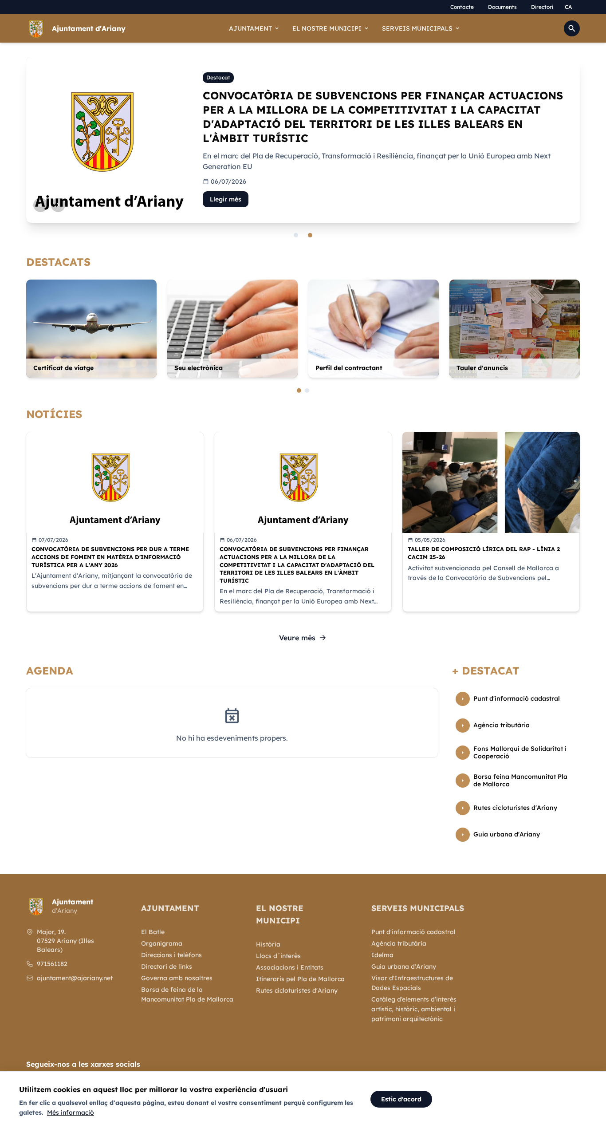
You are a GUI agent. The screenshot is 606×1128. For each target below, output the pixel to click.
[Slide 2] (310, 235)
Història (268, 944)
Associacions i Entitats (289, 967)
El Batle (153, 932)
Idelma (382, 955)
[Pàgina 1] (299, 390)
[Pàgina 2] (307, 390)
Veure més (303, 638)
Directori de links (166, 966)
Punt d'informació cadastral (413, 932)
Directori (542, 7)
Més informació (70, 1112)
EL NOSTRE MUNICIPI (331, 28)
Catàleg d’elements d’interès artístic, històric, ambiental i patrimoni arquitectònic (413, 1009)
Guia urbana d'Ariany (403, 966)
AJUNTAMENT (254, 28)
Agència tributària (398, 943)
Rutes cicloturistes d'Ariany (297, 990)
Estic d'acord (401, 1099)
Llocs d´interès (278, 956)
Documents (502, 7)
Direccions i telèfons (171, 955)
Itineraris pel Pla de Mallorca (300, 979)
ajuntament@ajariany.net (75, 978)
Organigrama (161, 943)
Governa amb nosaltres (176, 978)
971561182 (52, 964)
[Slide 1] (296, 235)
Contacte (462, 7)
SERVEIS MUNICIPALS (421, 28)
